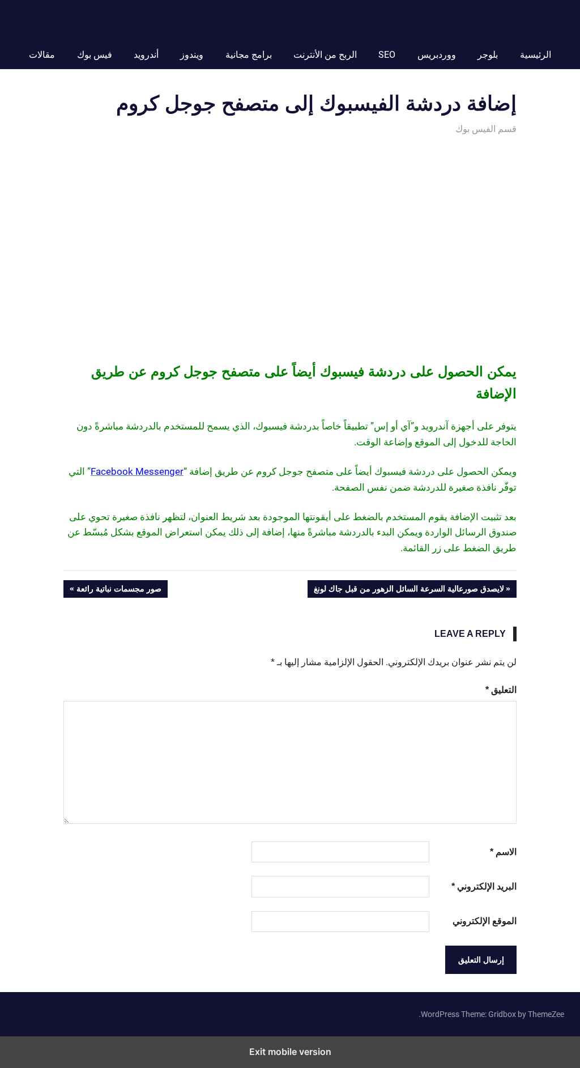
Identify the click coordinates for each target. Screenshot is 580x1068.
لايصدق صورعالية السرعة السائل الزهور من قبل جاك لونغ (409, 591)
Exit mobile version (290, 1051)
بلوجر (487, 54)
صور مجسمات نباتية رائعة (119, 591)
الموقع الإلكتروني (485, 921)
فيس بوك (94, 54)
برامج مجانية (248, 54)
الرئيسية (535, 54)
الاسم (503, 852)
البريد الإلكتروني (484, 886)
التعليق (501, 690)
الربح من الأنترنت (325, 54)
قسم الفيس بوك (486, 129)
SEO (386, 54)
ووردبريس (436, 54)
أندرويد (146, 54)
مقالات (42, 54)
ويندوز (191, 54)
